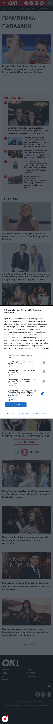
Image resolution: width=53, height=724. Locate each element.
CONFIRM (16, 405)
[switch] (43, 362)
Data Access (26, 414)
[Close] (48, 310)
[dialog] (26, 362)
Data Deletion (11, 414)
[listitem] (26, 356)
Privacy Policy (41, 414)
